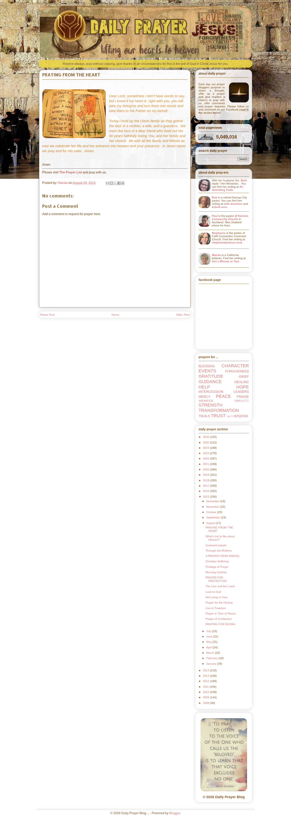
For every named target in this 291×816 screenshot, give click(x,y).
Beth (244, 180)
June (209, 636)
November (213, 506)
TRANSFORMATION (219, 410)
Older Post (182, 314)
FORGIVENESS (237, 371)
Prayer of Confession (218, 618)
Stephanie (218, 233)
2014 (206, 670)
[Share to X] (115, 183)
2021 (206, 464)
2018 (206, 480)
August (211, 523)
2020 (206, 469)
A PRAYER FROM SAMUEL (222, 555)
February (212, 658)
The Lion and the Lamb (220, 586)
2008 (206, 703)
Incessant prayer (215, 545)
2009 (206, 697)
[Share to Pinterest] (123, 183)
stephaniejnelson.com (227, 242)
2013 (206, 675)
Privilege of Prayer (216, 566)
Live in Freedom (215, 608)
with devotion (233, 203)
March (210, 652)
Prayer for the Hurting (219, 602)
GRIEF (244, 377)
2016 (206, 491)
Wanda (216, 255)
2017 (206, 485)
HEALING (241, 382)
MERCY (204, 397)
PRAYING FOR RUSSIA (220, 624)
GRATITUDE (211, 376)
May (209, 641)
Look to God (213, 591)
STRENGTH (211, 405)
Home (115, 314)
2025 (206, 442)
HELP (204, 386)
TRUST (218, 415)
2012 (206, 681)
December (213, 501)
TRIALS (204, 416)
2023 (206, 453)
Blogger (174, 813)
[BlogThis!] (111, 183)
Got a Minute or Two (225, 261)
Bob (214, 197)
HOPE (242, 386)
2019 (206, 474)
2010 (206, 692)
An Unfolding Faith (227, 188)
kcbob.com (219, 207)
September (213, 517)
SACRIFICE (206, 400)
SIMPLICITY (241, 401)
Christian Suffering (217, 561)
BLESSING (207, 366)
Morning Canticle (216, 572)
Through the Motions (218, 550)
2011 (206, 686)
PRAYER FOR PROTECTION (216, 579)
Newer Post (47, 314)
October (211, 512)
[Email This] (108, 183)
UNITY (230, 416)
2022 (206, 458)
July (209, 631)
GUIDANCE (210, 381)
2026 (206, 436)
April (209, 647)
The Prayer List (70, 172)
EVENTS (207, 370)
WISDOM (241, 416)
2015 (206, 496)
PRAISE (243, 397)
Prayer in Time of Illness (220, 613)
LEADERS (241, 392)
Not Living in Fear (216, 597)
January (211, 663)
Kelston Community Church (230, 217)
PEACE (223, 396)
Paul (215, 215)
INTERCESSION (211, 392)
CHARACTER (235, 365)
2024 (206, 447)
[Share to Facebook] (119, 183)
